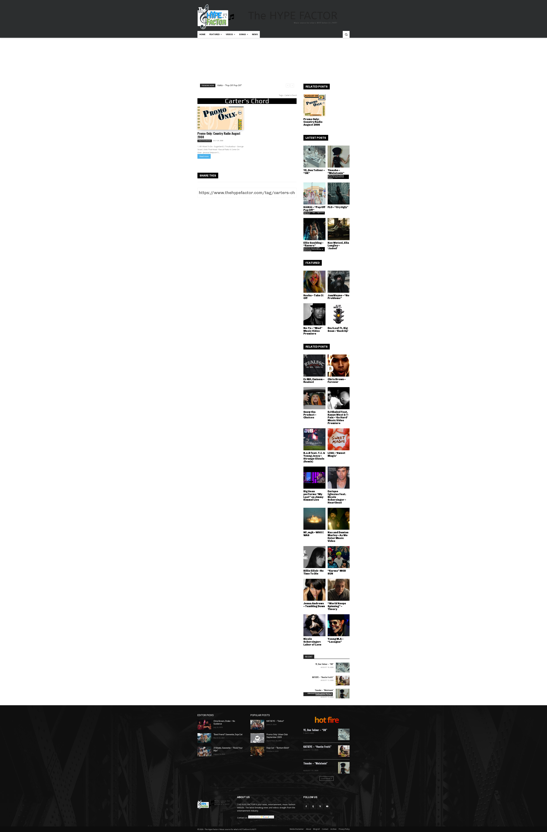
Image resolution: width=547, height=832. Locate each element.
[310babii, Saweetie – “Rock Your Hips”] (204, 751)
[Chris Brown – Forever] (339, 365)
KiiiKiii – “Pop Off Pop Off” (314, 209)
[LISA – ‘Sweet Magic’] (339, 439)
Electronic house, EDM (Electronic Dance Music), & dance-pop (313, 249)
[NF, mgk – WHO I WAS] (314, 519)
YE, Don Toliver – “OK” (314, 172)
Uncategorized (204, 141)
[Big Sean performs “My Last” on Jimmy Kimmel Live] (314, 478)
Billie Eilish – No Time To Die (313, 572)
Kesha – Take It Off (313, 297)
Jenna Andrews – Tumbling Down (314, 605)
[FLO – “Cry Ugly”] (339, 194)
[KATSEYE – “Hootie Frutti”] (343, 680)
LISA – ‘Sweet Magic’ (336, 454)
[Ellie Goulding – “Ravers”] (314, 229)
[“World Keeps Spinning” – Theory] (339, 590)
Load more (325, 778)
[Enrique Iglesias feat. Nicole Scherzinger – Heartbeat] (339, 478)
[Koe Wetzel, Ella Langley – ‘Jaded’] (339, 229)
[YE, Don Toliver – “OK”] (314, 157)
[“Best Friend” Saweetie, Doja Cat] (204, 738)
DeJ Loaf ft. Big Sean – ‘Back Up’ (338, 330)
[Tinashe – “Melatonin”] (339, 157)
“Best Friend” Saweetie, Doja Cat (228, 734)
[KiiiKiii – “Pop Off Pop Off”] (314, 194)
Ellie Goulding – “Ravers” (313, 244)
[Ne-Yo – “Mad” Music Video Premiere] (314, 314)
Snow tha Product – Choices (309, 414)
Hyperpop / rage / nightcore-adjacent (313, 213)
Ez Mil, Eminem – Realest (313, 381)
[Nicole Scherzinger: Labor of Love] (314, 625)
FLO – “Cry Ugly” (338, 207)
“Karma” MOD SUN (337, 572)
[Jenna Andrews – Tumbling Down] (314, 590)
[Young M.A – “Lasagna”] (339, 625)
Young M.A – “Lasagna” (335, 640)
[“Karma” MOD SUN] (339, 557)
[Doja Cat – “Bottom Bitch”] (257, 751)
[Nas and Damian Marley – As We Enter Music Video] (339, 519)
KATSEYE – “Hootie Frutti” (322, 677)
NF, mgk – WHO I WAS (313, 534)
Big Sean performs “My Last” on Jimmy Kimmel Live (313, 495)
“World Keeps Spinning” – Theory (337, 606)
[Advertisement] (273, 59)
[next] (292, 85)
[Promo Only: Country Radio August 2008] (220, 118)
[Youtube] (327, 806)
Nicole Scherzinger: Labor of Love (312, 641)
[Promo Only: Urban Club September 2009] (257, 738)
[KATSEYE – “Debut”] (257, 724)
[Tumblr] (313, 806)
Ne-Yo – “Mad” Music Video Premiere (312, 331)
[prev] (287, 85)
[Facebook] (306, 806)
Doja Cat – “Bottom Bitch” (278, 748)
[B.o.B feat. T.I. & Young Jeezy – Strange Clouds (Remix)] (314, 439)
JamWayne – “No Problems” (338, 297)
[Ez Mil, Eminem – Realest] (314, 365)
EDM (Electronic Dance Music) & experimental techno (336, 177)
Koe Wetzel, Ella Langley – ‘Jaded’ (338, 245)
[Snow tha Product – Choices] (314, 398)
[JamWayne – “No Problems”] (339, 282)
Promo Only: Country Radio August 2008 (218, 135)
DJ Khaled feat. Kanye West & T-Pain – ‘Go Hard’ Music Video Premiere (338, 417)
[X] (320, 806)
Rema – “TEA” (224, 85)
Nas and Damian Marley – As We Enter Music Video (338, 536)
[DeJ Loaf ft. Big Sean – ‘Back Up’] (339, 314)
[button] (346, 34)
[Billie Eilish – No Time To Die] (314, 557)
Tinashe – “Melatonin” (336, 172)
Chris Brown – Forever (337, 381)
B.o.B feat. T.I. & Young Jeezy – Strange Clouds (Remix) (314, 457)
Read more (204, 156)
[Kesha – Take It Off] (314, 282)
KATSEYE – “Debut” (275, 721)
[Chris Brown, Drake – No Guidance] (204, 724)
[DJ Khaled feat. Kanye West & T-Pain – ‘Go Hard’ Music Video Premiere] (339, 398)
